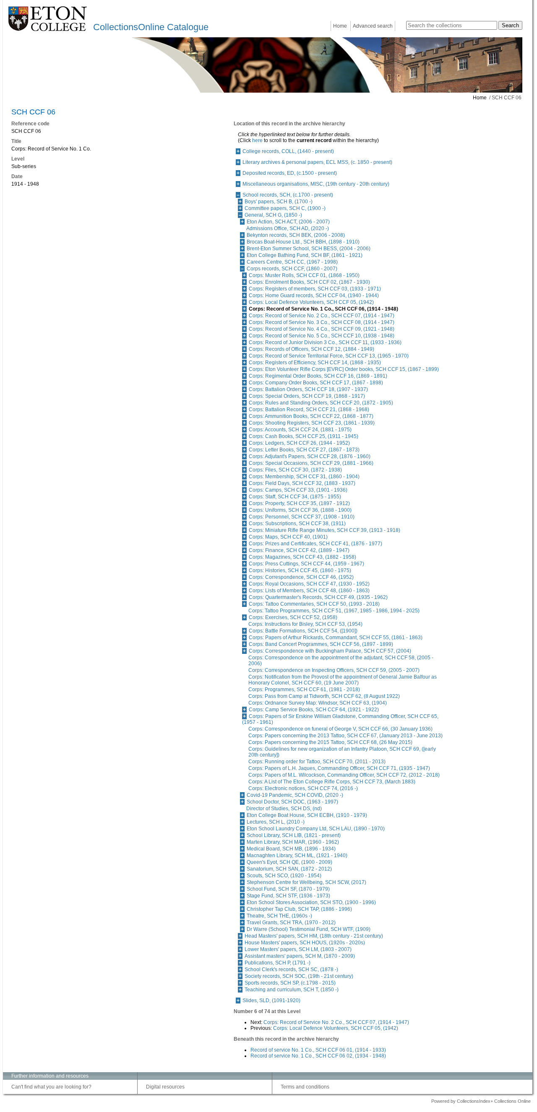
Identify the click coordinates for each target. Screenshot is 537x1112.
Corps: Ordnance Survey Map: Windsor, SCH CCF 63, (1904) (317, 703)
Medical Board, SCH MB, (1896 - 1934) (291, 849)
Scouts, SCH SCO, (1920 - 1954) (284, 876)
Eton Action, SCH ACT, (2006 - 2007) (288, 222)
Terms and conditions (305, 1087)
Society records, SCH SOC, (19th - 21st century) (299, 976)
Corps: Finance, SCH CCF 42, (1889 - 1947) (299, 550)
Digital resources (165, 1087)
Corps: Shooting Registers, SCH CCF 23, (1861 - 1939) (312, 423)
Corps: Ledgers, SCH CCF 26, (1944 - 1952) (299, 443)
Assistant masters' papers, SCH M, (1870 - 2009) (300, 956)
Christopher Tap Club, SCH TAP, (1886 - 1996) (299, 909)
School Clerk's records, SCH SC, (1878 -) (291, 969)
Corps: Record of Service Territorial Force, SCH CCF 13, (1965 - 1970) (329, 356)
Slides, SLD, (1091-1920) (271, 1000)
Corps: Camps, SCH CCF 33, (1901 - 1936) (298, 490)
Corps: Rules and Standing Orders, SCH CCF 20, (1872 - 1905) (321, 403)
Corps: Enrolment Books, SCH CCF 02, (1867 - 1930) (309, 282)
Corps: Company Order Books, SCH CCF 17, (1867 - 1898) (316, 383)
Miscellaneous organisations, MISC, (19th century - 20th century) (315, 184)
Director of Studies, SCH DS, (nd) (284, 808)
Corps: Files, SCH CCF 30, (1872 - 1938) (295, 470)
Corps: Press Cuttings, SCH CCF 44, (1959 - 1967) (306, 564)
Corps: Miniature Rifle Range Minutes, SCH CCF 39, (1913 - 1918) (324, 530)
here (257, 140)
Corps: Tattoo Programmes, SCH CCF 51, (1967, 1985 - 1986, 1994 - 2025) (334, 611)
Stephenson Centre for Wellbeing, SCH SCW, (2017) (306, 882)
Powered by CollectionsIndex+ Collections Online (481, 1101)
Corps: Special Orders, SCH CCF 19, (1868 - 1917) (307, 396)
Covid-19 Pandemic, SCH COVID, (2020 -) (295, 795)
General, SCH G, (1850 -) (273, 215)
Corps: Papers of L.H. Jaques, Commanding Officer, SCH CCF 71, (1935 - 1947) (339, 768)
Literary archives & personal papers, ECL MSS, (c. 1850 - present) (317, 162)
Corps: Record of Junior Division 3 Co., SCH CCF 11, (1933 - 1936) (325, 342)
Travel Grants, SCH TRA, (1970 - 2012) (291, 922)
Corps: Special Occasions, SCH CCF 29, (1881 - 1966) (311, 463)
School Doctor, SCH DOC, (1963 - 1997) (292, 802)
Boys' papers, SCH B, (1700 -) (279, 202)
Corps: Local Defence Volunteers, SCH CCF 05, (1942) (311, 302)
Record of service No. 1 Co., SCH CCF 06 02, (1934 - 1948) (318, 1056)
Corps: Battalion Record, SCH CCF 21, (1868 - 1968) (309, 409)
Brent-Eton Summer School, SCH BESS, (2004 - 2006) (308, 248)
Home (340, 26)
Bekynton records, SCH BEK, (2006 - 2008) (296, 235)
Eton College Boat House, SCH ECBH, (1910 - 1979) (307, 815)
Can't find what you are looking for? (51, 1087)
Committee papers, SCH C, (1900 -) (285, 208)
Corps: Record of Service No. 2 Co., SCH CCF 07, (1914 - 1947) (321, 316)
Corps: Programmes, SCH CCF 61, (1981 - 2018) (304, 689)
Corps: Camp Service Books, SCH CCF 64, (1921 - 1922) (314, 710)
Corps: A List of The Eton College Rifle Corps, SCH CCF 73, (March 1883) (331, 782)
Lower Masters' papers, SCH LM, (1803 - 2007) (298, 949)
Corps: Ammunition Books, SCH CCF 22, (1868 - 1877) (311, 416)
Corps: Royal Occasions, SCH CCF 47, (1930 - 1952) (309, 584)
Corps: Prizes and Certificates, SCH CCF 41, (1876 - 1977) (315, 544)
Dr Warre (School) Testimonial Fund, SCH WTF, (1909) (308, 929)
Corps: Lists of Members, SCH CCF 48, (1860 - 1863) (309, 591)
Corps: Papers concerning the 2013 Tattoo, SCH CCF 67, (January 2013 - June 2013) (345, 736)
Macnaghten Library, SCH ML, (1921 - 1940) (297, 855)
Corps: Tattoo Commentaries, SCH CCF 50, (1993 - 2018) (314, 604)
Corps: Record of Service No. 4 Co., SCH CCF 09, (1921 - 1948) (321, 329)
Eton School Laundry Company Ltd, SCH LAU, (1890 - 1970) (316, 829)
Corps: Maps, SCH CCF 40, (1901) (288, 537)
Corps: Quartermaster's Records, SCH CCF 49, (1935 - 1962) (318, 597)
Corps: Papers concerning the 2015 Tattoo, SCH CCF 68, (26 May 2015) (330, 742)
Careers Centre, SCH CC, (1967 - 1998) (292, 262)
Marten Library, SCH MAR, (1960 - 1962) (293, 842)
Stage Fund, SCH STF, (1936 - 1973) (288, 896)
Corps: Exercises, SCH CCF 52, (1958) (293, 617)
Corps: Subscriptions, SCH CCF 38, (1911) (297, 523)
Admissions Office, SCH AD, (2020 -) (287, 228)
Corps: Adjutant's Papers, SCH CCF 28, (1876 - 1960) (309, 456)
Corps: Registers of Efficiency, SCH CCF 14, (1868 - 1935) (315, 362)
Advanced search (373, 26)
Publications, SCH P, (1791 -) (277, 963)
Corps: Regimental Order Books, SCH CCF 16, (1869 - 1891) (318, 376)
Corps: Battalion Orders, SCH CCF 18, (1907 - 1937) (308, 389)
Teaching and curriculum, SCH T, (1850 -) (292, 990)
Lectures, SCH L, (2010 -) (276, 822)
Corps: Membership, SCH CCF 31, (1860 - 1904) (304, 477)
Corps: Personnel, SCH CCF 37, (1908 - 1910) (302, 517)
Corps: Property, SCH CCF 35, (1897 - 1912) (299, 503)
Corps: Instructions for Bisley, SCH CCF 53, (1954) (305, 624)
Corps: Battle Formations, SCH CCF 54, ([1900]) (303, 631)
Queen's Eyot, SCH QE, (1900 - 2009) (289, 862)
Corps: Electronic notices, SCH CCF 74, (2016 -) (303, 788)
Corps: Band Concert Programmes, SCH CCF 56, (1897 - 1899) (321, 644)
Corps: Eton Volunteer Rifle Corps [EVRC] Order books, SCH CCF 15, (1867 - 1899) (344, 369)
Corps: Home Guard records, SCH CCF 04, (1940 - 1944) (314, 295)
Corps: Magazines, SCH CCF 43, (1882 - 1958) (302, 557)
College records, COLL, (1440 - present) (288, 151)
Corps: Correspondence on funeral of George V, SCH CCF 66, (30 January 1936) (340, 729)
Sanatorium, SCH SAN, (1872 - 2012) (289, 869)
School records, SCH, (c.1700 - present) (287, 195)
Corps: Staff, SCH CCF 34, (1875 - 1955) (295, 497)
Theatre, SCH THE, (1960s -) (279, 916)
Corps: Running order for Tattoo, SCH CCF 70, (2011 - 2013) (317, 762)
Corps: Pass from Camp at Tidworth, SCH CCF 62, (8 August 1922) (324, 696)
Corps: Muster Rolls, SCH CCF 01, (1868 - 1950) (304, 275)
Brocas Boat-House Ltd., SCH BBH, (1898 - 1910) (303, 242)
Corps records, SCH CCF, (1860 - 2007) (292, 269)
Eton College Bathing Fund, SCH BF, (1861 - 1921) (304, 255)
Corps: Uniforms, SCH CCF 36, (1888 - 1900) (300, 510)
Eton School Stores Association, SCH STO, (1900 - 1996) (311, 902)
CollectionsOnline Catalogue (151, 27)
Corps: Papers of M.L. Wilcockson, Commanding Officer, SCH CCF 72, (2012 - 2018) (344, 775)
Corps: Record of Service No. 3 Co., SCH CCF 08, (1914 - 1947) (321, 322)
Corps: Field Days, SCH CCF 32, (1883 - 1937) (302, 483)
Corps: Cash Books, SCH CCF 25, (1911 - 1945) (303, 436)
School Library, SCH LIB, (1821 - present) (294, 835)
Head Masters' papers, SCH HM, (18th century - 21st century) (314, 936)
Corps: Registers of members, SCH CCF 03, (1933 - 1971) (315, 289)
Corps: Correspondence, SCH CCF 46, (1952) (301, 577)
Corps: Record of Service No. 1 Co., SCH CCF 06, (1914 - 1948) (323, 309)
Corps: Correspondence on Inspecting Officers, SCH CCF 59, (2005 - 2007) (334, 670)
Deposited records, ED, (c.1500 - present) (289, 173)
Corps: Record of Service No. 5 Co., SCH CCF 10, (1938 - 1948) (321, 336)
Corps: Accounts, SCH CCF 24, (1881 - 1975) (300, 430)
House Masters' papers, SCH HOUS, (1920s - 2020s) (305, 943)
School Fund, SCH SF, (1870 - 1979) (288, 889)
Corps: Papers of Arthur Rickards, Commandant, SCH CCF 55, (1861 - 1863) (335, 637)
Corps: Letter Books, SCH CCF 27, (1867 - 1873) (304, 450)
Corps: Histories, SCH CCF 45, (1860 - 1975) (300, 570)
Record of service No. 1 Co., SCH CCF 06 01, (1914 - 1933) (318, 1050)
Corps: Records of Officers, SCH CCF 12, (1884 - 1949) (311, 349)
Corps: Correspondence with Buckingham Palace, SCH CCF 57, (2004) (330, 651)
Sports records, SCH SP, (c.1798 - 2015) (290, 983)
